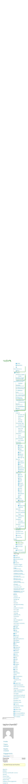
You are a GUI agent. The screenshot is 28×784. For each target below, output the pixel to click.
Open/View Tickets (19, 705)
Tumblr (20, 488)
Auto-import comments (20, 441)
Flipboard (21, 454)
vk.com (20, 490)
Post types (20, 521)
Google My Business (20, 458)
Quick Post (20, 428)
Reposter (20, 420)
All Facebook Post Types (20, 527)
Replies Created (6, 750)
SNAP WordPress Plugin (20, 377)
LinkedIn (21, 466)
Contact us (19, 541)
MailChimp (21, 469)
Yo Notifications (19, 497)
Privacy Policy (6, 776)
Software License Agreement (9, 781)
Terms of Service (7, 778)
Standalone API (20, 400)
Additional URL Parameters (20, 432)
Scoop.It (21, 483)
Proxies (19, 398)
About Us (5, 769)
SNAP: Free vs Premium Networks (20, 511)
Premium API (20, 388)
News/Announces (19, 559)
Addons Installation (19, 518)
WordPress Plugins (20, 374)
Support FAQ (22, 505)
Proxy (19, 435)
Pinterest (21, 476)
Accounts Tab (21, 414)
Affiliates (5, 771)
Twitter (20, 486)
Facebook (21, 450)
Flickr (20, 452)
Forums (19, 535)
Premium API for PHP (19, 589)
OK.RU (20, 474)
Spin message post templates (20, 437)
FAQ (19, 504)
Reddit (20, 480)
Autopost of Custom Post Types (20, 425)
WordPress (21, 493)
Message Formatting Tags (20, 422)
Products (18, 372)
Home (18, 363)
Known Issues (20, 533)
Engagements (7, 753)
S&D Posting (20, 395)
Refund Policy (6, 779)
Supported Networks (19, 508)
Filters (19, 418)
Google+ (21, 455)
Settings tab (21, 416)
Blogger (21, 445)
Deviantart (21, 447)
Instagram (21, 461)
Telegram (21, 485)
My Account (19, 544)
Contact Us (5, 783)
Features (18, 413)
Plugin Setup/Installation (20, 515)
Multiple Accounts (19, 574)
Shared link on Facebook (20, 523)
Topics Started (5, 745)
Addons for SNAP (19, 381)
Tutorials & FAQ (19, 502)
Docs (16, 411)
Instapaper (21, 462)
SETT (20, 481)
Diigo (20, 449)
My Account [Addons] (20, 713)
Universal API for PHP (19, 592)
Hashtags (20, 430)
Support (19, 529)
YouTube (21, 500)
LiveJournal (21, 467)
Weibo (20, 491)
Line (20, 464)
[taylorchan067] (8, 739)
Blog (18, 370)
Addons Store (20, 542)
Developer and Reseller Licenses (10, 772)
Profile (5, 742)
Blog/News (19, 365)
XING (20, 495)
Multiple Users (18, 579)
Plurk (20, 478)
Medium (21, 471)
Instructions (18, 444)
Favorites (6, 756)
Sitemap (5, 774)
